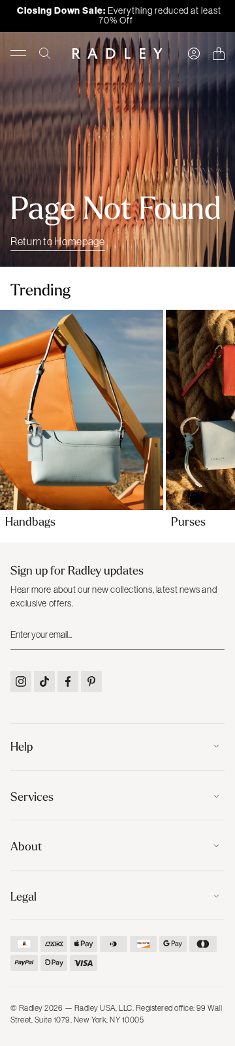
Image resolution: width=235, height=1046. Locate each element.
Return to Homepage (57, 241)
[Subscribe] (213, 634)
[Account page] (194, 53)
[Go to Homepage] (117, 53)
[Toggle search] (45, 53)
